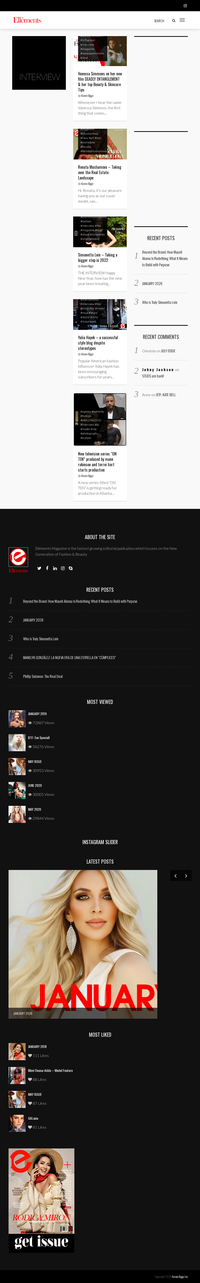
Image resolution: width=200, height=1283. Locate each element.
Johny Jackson (158, 369)
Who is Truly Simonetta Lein (159, 302)
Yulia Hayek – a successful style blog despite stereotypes (98, 343)
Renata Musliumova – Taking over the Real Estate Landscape (99, 172)
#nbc (94, 429)
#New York (87, 138)
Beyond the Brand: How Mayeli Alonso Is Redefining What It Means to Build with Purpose (165, 258)
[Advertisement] (167, 86)
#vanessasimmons (92, 53)
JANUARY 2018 (37, 1046)
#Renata (85, 146)
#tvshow (85, 438)
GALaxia (33, 1118)
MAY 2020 (34, 809)
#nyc (98, 138)
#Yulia (94, 317)
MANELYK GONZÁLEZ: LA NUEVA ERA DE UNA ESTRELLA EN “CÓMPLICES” (69, 657)
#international (89, 299)
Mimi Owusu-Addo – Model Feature (50, 1070)
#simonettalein (90, 239)
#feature (85, 416)
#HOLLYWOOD (90, 420)
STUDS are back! (153, 375)
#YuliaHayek (88, 321)
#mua (84, 313)
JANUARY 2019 (37, 713)
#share (84, 234)
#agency (85, 411)
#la (97, 424)
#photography (89, 433)
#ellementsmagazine (93, 217)
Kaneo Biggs (87, 95)
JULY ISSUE (168, 350)
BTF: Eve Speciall (39, 737)
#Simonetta (97, 234)
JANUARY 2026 (152, 283)
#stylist (85, 317)
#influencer (87, 40)
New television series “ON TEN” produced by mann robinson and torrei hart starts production (97, 462)
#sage (98, 230)
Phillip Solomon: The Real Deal (43, 676)
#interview (87, 44)
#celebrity (98, 411)
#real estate (87, 142)
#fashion (85, 221)
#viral (84, 57)
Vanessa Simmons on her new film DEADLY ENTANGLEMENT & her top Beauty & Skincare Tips (100, 82)
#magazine (87, 49)
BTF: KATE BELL (166, 394)
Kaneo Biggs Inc (180, 1276)
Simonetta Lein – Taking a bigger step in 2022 (97, 257)
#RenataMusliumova (93, 151)
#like (98, 225)
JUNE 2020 (35, 785)
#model (100, 308)
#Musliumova (89, 133)
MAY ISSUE (35, 761)
